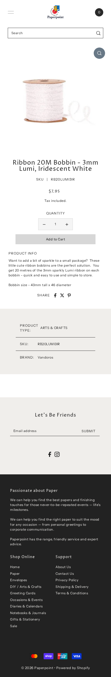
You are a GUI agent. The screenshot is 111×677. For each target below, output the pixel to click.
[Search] (98, 33)
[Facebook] (49, 454)
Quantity (55, 213)
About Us (63, 567)
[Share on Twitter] (62, 295)
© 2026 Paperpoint (37, 668)
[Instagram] (57, 454)
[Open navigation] (11, 12)
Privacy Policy (67, 580)
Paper (15, 574)
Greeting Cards (22, 593)
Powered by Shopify (73, 668)
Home (15, 567)
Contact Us (65, 574)
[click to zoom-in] (99, 53)
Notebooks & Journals (28, 613)
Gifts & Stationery (25, 619)
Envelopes (18, 580)
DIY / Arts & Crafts (26, 587)
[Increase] (67, 224)
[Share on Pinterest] (69, 295)
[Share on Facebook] (55, 295)
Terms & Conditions (72, 593)
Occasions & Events (26, 600)
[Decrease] (44, 224)
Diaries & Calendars (26, 606)
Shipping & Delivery (72, 587)
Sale (13, 626)
